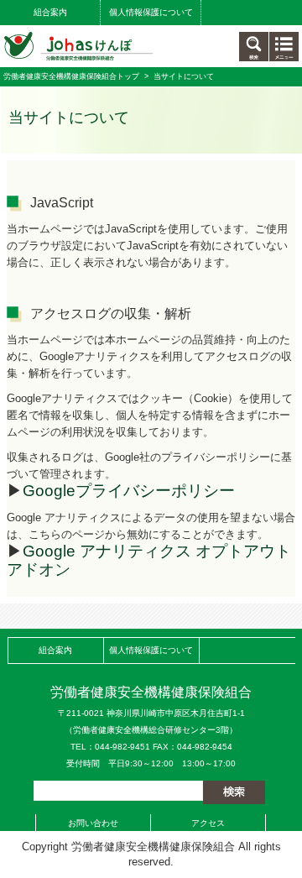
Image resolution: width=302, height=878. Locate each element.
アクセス (208, 823)
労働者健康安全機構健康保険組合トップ (71, 76)
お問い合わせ (93, 823)
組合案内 (50, 12)
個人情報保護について (151, 12)
